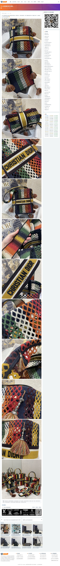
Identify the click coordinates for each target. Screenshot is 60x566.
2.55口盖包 (46, 39)
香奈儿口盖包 (51, 133)
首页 (6, 13)
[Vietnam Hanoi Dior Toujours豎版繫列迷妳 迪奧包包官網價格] (38, 529)
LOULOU (45, 101)
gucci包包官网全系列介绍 (31, 558)
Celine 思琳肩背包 (46, 118)
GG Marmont (46, 74)
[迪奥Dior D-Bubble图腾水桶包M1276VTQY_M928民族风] (5, 529)
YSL (45, 95)
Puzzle (45, 90)
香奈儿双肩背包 (46, 133)
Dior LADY (56, 124)
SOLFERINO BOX (47, 104)
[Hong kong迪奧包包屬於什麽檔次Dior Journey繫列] (38, 541)
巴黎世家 (45, 109)
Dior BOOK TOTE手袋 (51, 123)
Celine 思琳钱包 (51, 120)
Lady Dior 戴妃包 (46, 58)
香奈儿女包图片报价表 (43, 558)
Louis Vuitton (46, 92)
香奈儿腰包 (51, 136)
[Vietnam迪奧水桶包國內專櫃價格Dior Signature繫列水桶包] (5, 541)
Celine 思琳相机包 (56, 117)
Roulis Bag (24, 564)
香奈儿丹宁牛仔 (51, 131)
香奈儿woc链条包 (46, 131)
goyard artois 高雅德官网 (54, 558)
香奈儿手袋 (46, 134)
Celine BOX (46, 34)
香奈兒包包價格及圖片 (7, 507)
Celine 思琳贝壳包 (56, 118)
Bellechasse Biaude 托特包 (48, 66)
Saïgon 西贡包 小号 (47, 69)
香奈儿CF (51, 130)
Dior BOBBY (51, 121)
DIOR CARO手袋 (47, 124)
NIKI (45, 103)
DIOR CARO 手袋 (51, 124)
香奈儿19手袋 (46, 130)
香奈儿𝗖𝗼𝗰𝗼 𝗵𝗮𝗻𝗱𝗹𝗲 (56, 136)
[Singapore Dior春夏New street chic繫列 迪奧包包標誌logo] (27, 529)
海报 (37, 507)
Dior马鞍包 (51, 127)
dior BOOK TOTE (46, 123)
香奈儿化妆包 (56, 131)
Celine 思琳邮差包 (46, 120)
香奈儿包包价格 (34, 564)
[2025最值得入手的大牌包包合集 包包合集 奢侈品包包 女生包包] (16, 529)
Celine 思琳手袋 (46, 117)
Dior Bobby (46, 53)
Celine (45, 33)
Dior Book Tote (46, 55)
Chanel (45, 36)
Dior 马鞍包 (46, 127)
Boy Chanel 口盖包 (47, 42)
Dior (8, 13)
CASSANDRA (46, 96)
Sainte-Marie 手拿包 (47, 71)
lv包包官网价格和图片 (20, 558)
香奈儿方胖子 (51, 134)
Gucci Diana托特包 (56, 127)
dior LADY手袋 (47, 126)
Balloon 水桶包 (46, 87)
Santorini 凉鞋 (46, 82)
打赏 (34, 507)
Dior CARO (56, 123)
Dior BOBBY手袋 (56, 121)
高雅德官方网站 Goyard (54, 560)
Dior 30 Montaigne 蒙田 (46, 121)
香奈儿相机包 (46, 136)
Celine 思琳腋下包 (51, 118)
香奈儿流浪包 (56, 134)
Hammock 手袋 (46, 88)
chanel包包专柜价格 (39, 564)
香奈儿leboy (56, 130)
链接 (40, 507)
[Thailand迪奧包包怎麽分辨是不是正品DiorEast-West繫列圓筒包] (27, 541)
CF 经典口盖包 (46, 44)
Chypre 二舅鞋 (46, 79)
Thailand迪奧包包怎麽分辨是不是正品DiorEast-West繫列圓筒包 (27, 548)
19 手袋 (45, 37)
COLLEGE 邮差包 (46, 98)
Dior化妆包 (51, 126)
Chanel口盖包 (56, 120)
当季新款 (45, 47)
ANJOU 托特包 (46, 63)
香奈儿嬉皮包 (56, 133)
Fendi (45, 60)
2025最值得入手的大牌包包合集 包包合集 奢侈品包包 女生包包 (16, 535)
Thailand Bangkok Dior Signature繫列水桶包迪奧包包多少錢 (16, 548)
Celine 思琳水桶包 (51, 117)
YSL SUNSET (46, 106)
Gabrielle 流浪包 (46, 45)
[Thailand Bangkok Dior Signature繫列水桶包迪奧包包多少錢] (16, 541)
